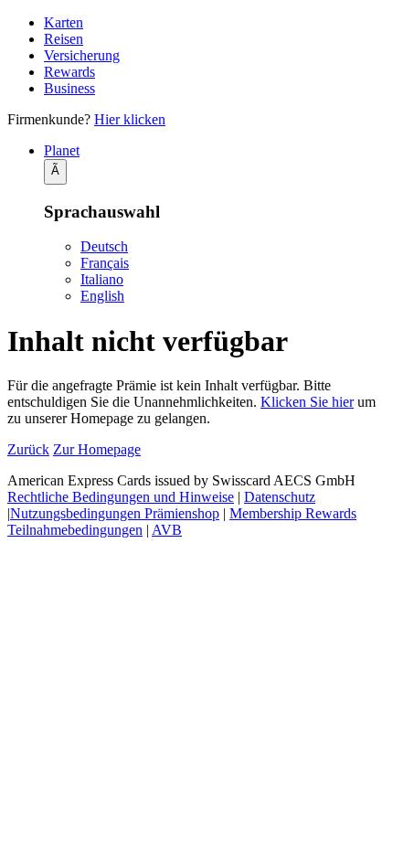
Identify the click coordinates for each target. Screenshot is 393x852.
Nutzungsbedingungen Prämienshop (114, 513)
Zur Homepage (97, 449)
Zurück (28, 449)
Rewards (69, 72)
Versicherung (82, 55)
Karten (63, 22)
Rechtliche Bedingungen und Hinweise (120, 497)
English (102, 296)
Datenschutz (279, 497)
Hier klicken (129, 119)
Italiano (101, 279)
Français (104, 263)
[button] (215, 151)
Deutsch (104, 246)
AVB (167, 530)
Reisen (63, 39)
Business (69, 88)
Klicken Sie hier (307, 402)
